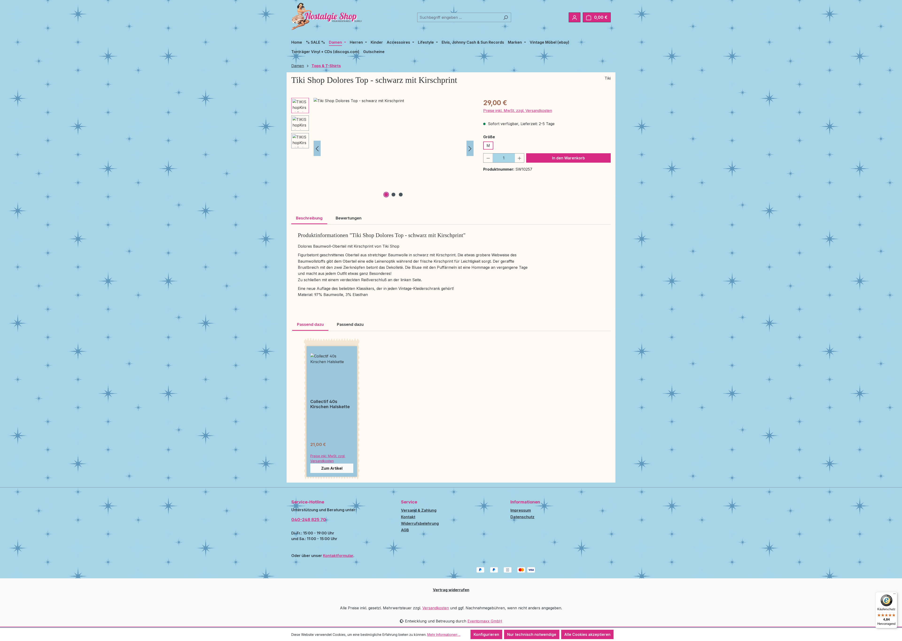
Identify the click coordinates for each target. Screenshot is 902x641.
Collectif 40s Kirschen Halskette (330, 404)
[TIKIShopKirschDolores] (394, 148)
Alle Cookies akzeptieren (587, 634)
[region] (382, 148)
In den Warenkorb (568, 158)
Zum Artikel (331, 468)
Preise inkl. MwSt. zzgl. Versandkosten (517, 110)
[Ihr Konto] (574, 17)
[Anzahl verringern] (488, 158)
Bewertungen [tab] (349, 218)
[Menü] (894, 595)
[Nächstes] (470, 148)
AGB (405, 530)
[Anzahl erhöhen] (520, 158)
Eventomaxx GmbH (484, 621)
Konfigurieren (486, 634)
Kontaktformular (338, 555)
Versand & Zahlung (418, 510)
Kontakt (408, 516)
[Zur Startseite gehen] (326, 16)
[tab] (309, 218)
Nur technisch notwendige (531, 634)
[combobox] (458, 17)
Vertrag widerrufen (451, 589)
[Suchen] (505, 17)
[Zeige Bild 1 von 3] (386, 194)
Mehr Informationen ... (443, 635)
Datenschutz (522, 516)
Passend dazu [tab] (310, 324)
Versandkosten (435, 608)
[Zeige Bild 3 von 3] (401, 194)
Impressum (520, 510)
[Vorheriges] (317, 148)
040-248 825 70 (308, 519)
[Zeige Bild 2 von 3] (393, 194)
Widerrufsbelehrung (420, 523)
